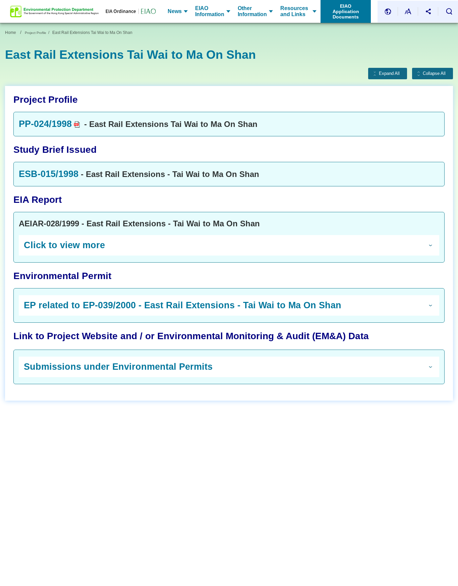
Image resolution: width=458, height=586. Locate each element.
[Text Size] (408, 11)
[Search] (449, 11)
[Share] (428, 11)
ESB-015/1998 (48, 174)
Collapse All (434, 73)
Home (10, 32)
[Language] (388, 11)
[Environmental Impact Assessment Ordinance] (127, 11)
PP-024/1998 (45, 124)
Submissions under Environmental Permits (118, 367)
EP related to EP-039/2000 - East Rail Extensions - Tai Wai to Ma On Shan (182, 305)
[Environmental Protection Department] (54, 11)
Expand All (389, 73)
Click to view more (64, 245)
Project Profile (35, 33)
